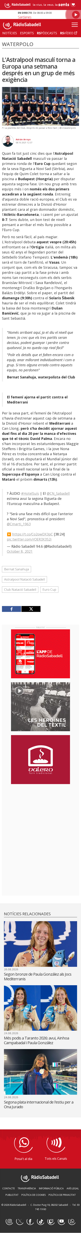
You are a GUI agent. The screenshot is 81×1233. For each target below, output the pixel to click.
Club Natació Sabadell (20, 589)
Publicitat (12, 1195)
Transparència (27, 1188)
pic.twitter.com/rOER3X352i (29, 539)
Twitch (51, 1221)
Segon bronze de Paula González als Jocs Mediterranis (37, 977)
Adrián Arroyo (23, 139)
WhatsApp (72, 1221)
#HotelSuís (30, 493)
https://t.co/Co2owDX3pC (32, 534)
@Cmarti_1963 (19, 524)
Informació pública (51, 1188)
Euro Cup (49, 589)
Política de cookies (33, 1195)
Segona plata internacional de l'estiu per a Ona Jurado (38, 1104)
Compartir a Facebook (11, 609)
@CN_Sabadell (58, 493)
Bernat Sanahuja (16, 569)
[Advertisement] (40, 812)
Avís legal (73, 1188)
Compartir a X (30, 609)
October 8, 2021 (20, 551)
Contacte (8, 1188)
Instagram (9, 1221)
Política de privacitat (62, 1195)
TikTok (40, 1221)
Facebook (30, 1221)
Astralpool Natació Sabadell (24, 579)
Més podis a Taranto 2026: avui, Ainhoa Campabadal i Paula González (36, 1040)
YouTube (61, 1221)
